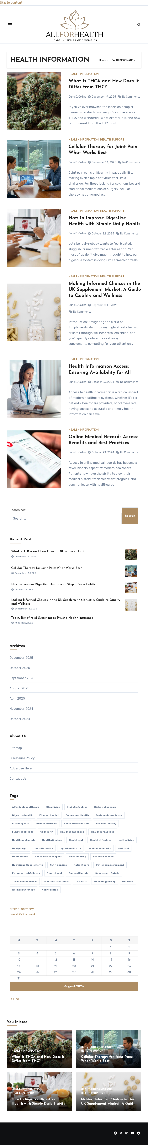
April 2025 (17, 698)
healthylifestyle (100, 840)
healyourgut (20, 848)
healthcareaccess (102, 831)
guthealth (46, 831)
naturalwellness (103, 856)
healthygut (76, 840)
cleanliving (53, 807)
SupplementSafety (107, 873)
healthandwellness (72, 831)
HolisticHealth (43, 848)
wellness (127, 881)
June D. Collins (77, 96)
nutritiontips (58, 865)
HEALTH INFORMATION (84, 74)
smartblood (54, 873)
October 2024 (20, 719)
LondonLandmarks (99, 848)
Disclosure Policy (22, 758)
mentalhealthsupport (48, 856)
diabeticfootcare (105, 807)
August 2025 (19, 688)
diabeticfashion (77, 807)
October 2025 (20, 668)
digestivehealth (22, 815)
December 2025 (21, 658)
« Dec (15, 999)
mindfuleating (77, 856)
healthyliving (126, 840)
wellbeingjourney (104, 881)
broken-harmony (22, 909)
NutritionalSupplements (27, 865)
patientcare (81, 865)
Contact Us (18, 778)
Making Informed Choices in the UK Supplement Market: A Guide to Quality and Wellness (105, 289)
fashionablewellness (109, 815)
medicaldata (20, 856)
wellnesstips (50, 889)
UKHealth (81, 881)
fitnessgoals (20, 823)
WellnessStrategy (23, 889)
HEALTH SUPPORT (112, 139)
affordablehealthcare (26, 807)
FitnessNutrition (46, 823)
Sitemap (16, 748)
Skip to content (11, 2)
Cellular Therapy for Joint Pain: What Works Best (46, 568)
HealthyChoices (52, 840)
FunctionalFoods (23, 831)
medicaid (123, 848)
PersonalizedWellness (26, 873)
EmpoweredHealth (77, 815)
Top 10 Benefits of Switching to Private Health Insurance (52, 617)
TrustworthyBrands (56, 881)
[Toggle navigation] (10, 24)
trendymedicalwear (24, 881)
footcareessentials (76, 823)
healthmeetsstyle (23, 840)
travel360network (23, 914)
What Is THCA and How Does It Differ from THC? (47, 551)
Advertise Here (21, 768)
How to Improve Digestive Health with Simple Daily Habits (53, 584)
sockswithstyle (78, 873)
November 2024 (21, 709)
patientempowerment (110, 865)
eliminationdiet (49, 815)
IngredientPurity (70, 848)
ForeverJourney (106, 823)
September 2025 (22, 678)
